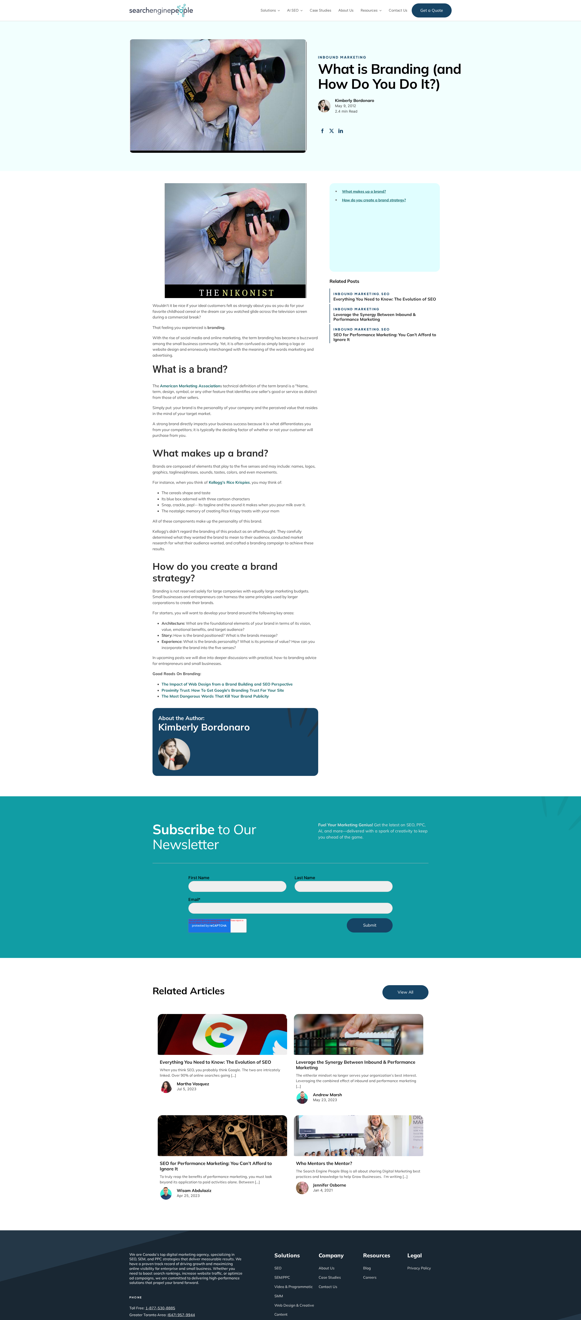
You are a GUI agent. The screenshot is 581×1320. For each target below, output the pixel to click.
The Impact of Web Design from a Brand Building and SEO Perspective (227, 684)
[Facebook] (322, 131)
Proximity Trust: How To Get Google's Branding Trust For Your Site (223, 690)
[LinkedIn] (340, 131)
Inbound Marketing (342, 57)
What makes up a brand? (364, 191)
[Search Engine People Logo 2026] (161, 5)
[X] (331, 131)
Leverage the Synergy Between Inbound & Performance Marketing (374, 317)
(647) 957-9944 (181, 1315)
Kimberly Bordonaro (204, 727)
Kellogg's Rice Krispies (229, 482)
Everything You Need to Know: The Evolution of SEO (384, 299)
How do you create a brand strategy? (374, 200)
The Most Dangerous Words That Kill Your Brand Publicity (215, 696)
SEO (385, 294)
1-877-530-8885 (160, 1308)
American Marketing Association (190, 385)
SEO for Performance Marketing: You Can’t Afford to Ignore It (384, 337)
